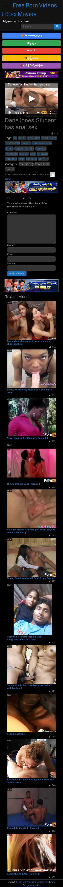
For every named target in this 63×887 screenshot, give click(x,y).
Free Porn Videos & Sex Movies (32, 882)
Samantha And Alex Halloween (23, 873)
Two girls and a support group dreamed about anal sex (29, 342)
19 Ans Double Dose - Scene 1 (23, 484)
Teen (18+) (26, 164)
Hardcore (12, 153)
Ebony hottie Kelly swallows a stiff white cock (29, 391)
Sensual (31, 158)
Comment (12, 212)
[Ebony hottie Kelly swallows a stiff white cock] (33, 369)
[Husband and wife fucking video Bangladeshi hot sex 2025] (33, 609)
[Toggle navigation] (6, 6)
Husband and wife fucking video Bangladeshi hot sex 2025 (25, 638)
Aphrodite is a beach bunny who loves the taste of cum (30, 780)
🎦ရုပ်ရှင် (31, 42)
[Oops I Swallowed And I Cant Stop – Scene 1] (33, 557)
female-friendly (24, 148)
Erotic (9, 148)
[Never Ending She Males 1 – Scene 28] (33, 417)
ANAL (22, 138)
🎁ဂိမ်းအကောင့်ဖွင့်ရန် (31, 35)
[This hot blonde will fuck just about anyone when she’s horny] (33, 509)
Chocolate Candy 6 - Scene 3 (23, 828)
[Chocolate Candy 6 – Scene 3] (33, 807)
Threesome (42, 164)
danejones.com (42, 143)
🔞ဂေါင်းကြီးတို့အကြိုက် (31, 65)
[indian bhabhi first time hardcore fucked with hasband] (33, 664)
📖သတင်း (32, 50)
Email (10, 254)
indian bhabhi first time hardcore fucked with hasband (29, 686)
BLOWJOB (13, 143)
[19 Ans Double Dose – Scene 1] (33, 463)
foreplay (41, 148)
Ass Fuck (34, 138)
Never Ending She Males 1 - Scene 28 (27, 438)
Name (11, 245)
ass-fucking (49, 138)
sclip (21, 158)
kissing (23, 153)
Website (11, 263)
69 (15, 138)
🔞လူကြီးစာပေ (31, 57)
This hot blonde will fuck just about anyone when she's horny (31, 531)
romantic (11, 158)
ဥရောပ (10, 169)
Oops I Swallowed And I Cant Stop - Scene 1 (31, 578)
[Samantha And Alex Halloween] (33, 853)
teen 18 (43, 158)
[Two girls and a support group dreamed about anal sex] (33, 320)
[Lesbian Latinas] (33, 713)
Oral (33, 153)
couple (26, 143)
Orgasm (42, 153)
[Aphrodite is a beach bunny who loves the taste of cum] (33, 758)
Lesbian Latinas (16, 734)
